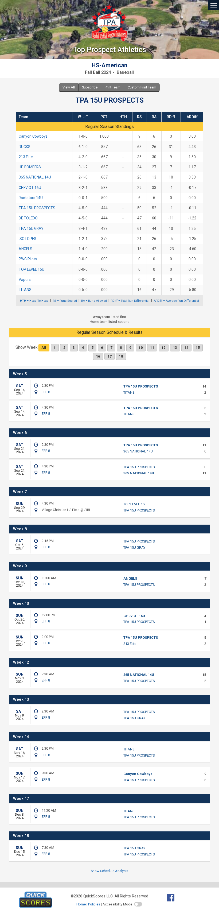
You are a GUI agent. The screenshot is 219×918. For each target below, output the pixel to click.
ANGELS (25, 249)
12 (164, 348)
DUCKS (24, 147)
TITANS (25, 290)
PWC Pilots (28, 259)
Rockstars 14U (31, 198)
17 (110, 356)
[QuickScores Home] (35, 906)
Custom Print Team (142, 87)
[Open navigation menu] (213, 4)
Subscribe (89, 87)
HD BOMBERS (30, 167)
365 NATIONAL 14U (35, 177)
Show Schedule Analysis (109, 871)
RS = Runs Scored (65, 301)
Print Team (112, 87)
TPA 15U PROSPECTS (37, 208)
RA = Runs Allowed (94, 301)
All (43, 348)
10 (141, 348)
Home (81, 904)
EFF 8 (46, 392)
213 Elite (26, 157)
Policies (94, 904)
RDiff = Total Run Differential (130, 301)
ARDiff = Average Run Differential (176, 301)
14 (186, 348)
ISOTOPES (27, 239)
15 (198, 348)
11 (152, 348)
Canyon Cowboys (33, 136)
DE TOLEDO (28, 218)
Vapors (25, 279)
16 (98, 356)
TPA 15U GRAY (31, 228)
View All (68, 87)
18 (121, 356)
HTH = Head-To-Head (34, 301)
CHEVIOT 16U (30, 187)
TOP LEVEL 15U (31, 269)
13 (175, 348)
